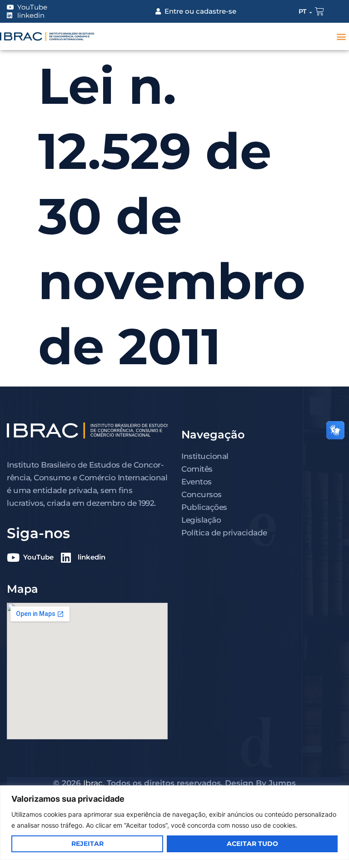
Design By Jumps (260, 783)
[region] (174, 822)
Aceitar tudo (252, 844)
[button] (341, 36)
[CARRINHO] (319, 11)
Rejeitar (87, 844)
